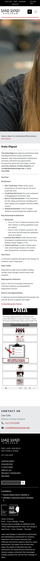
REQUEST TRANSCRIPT (11, 473)
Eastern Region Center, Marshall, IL (16, 495)
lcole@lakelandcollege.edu (17, 427)
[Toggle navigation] (36, 12)
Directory (8, 1)
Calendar (22, 1)
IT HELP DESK (7, 467)
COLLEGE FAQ (7, 464)
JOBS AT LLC (6, 470)
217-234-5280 (12, 423)
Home (3, 136)
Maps (15, 1)
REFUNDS (5, 476)
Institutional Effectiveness (26, 136)
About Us (11, 136)
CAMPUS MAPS (7, 461)
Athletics (15, 4)
